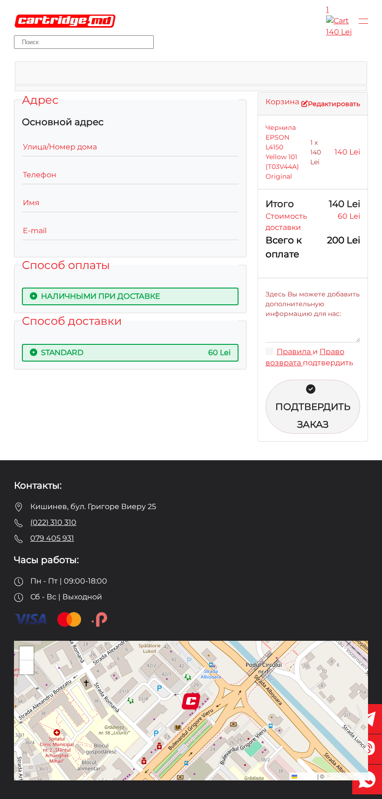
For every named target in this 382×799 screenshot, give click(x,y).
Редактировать (334, 104)
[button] (363, 21)
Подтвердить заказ (312, 415)
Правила (295, 351)
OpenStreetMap (346, 776)
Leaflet (306, 776)
